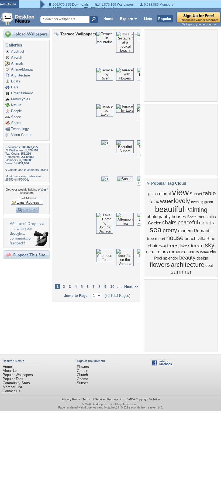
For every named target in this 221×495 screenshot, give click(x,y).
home (204, 252)
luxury (193, 252)
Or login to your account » (199, 24)
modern (185, 230)
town (162, 246)
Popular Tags (13, 379)
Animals (17, 63)
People (16, 111)
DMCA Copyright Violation (143, 399)
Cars (14, 87)
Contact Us (11, 391)
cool (209, 265)
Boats (15, 81)
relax (154, 201)
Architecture (20, 75)
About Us (10, 371)
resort (160, 239)
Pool (158, 258)
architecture (187, 264)
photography (159, 216)
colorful (164, 193)
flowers (160, 264)
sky (210, 245)
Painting (196, 209)
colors (162, 251)
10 (112, 286)
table (209, 193)
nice (150, 251)
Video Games (21, 135)
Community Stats (16, 383)
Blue (210, 238)
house (175, 237)
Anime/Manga (22, 69)
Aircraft (16, 57)
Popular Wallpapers (18, 375)
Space (16, 117)
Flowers (83, 367)
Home (108, 19)
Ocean (196, 245)
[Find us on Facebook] (162, 365)
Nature (16, 105)
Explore (126, 19)
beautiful (169, 209)
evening (197, 202)
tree (150, 239)
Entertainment (22, 93)
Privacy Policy (70, 399)
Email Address (27, 198)
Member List (12, 387)
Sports (16, 123)
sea (155, 230)
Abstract (17, 51)
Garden (154, 223)
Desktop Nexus (102, 404)
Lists (148, 19)
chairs (169, 222)
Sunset (196, 194)
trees (173, 245)
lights (151, 194)
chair (153, 245)
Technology (20, 129)
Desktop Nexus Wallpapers (17, 18)
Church (82, 375)
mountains (207, 217)
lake (183, 246)
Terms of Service (93, 399)
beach (190, 238)
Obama (82, 379)
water (166, 201)
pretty (170, 230)
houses (179, 216)
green (208, 202)
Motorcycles (20, 99)
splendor (170, 258)
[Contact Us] (28, 245)
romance (178, 251)
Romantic (203, 230)
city (213, 252)
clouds (206, 222)
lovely (182, 200)
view (180, 192)
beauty (187, 258)
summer (181, 271)
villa (201, 238)
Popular (164, 19)
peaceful (188, 222)
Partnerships (115, 399)
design (202, 258)
